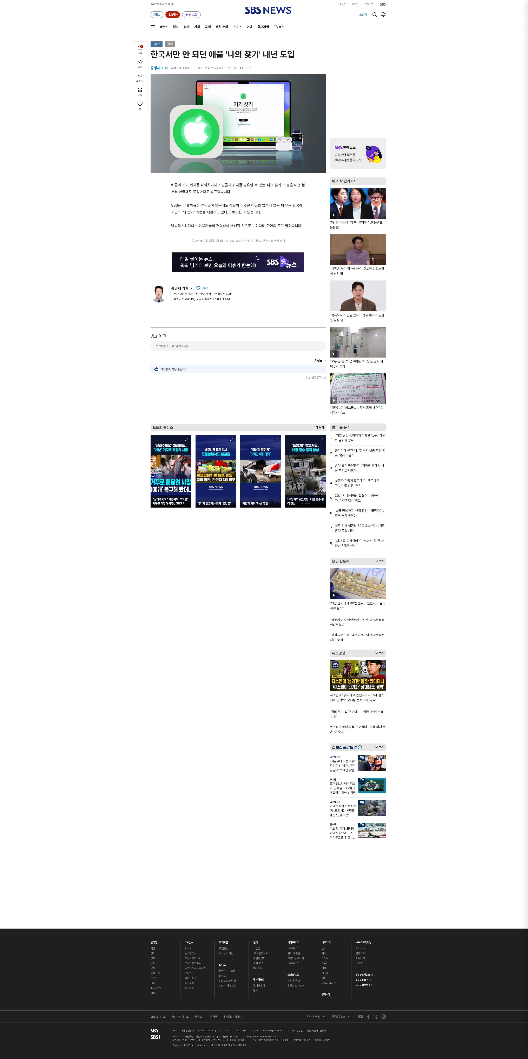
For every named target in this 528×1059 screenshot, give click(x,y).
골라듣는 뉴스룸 (227, 970)
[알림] (383, 14)
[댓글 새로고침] (164, 336)
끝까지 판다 (259, 985)
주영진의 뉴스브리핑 (195, 968)
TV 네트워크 (157, 988)
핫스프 (333, 824)
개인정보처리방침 (232, 1016)
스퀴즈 (359, 963)
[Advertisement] (238, 401)
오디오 (222, 963)
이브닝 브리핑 (226, 953)
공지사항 (326, 994)
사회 (197, 27)
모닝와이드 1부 (192, 958)
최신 (153, 948)
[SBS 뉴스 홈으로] (268, 10)
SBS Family (316, 1017)
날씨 (324, 948)
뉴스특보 (189, 988)
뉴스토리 (189, 983)
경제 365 (258, 963)
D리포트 (257, 968)
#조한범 (363, 14)
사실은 (256, 948)
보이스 (222, 975)
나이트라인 (190, 978)
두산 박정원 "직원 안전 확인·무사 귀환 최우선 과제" (203, 294)
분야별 (154, 941)
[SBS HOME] (383, 4)
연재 (255, 941)
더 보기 (319, 426)
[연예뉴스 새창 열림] (358, 153)
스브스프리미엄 (363, 941)
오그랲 (333, 779)
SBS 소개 (158, 1017)
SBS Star (362, 979)
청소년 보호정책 (322, 1039)
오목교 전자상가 (296, 985)
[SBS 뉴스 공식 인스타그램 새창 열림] (384, 1016)
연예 (249, 27)
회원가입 (369, 4)
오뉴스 (188, 973)
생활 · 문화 (156, 973)
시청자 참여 (180, 1017)
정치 (176, 27)
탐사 (255, 990)
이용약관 (212, 1016)
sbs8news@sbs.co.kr (271, 1030)
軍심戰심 (224, 948)
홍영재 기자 (180, 288)
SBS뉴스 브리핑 (227, 980)
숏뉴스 (325, 963)
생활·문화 (222, 27)
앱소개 (325, 973)
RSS (324, 978)
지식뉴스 (360, 948)
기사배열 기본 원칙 (302, 1039)
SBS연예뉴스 (363, 974)
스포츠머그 (293, 948)
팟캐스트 (360, 953)
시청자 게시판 (329, 983)
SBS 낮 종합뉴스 (227, 985)
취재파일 (263, 27)
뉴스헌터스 (190, 953)
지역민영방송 (340, 1017)
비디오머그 (293, 941)
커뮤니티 (360, 958)
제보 (324, 953)
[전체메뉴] (153, 27)
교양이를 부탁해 (296, 958)
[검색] (374, 14)
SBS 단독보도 (260, 953)
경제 (186, 27)
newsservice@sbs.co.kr (265, 1036)
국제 (208, 27)
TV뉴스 (279, 27)
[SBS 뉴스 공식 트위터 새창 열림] (376, 1016)
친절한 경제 (259, 958)
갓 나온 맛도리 (295, 980)
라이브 (325, 958)
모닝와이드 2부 (192, 963)
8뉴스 (164, 27)
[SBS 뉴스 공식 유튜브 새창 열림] (360, 1017)
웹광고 (198, 1016)
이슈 (153, 992)
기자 (324, 968)
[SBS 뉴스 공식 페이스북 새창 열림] (368, 1016)
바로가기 (326, 941)
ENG (342, 4)
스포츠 (237, 27)
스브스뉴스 (293, 973)
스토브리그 (293, 963)
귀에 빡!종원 (294, 953)
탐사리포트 (258, 978)
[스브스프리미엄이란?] (361, 747)
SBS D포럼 (362, 984)
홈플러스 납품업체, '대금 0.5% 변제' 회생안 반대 (202, 299)
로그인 (355, 4)
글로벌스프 (335, 757)
